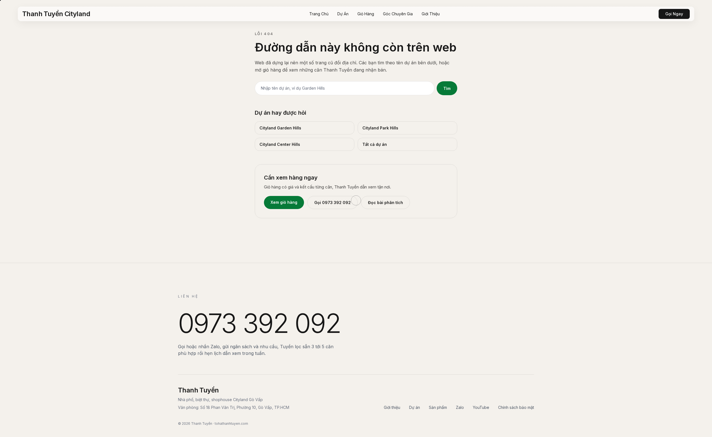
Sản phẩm (438, 407)
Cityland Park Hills (380, 128)
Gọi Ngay (674, 13)
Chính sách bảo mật (516, 407)
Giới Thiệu (431, 13)
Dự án (414, 407)
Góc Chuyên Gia (398, 13)
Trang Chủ (318, 13)
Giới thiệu (392, 407)
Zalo (460, 407)
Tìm (447, 88)
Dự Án (342, 13)
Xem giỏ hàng (284, 202)
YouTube (481, 407)
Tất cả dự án (374, 144)
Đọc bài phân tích (385, 202)
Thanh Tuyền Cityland (56, 14)
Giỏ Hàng (365, 13)
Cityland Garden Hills (280, 128)
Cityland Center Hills (279, 144)
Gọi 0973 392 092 (332, 202)
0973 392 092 (259, 323)
